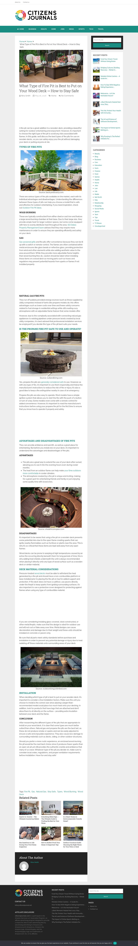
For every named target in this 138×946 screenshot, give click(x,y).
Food (96, 174)
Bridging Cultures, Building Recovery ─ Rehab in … (110, 69)
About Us (17, 2)
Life (96, 191)
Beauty (97, 154)
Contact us (26, 2)
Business (32, 29)
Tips (96, 217)
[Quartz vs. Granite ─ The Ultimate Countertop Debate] (29, 808)
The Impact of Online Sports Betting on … (110, 129)
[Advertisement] (51, 113)
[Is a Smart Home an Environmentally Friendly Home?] (73, 808)
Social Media (99, 209)
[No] (136, 943)
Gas (33, 791)
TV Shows (98, 223)
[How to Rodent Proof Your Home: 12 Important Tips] (51, 834)
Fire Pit (27, 791)
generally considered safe (52, 382)
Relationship (99, 203)
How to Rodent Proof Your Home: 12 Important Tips (50, 844)
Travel (101, 29)
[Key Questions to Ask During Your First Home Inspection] (29, 834)
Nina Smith (25, 96)
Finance (97, 171)
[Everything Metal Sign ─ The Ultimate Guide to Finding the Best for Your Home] (51, 808)
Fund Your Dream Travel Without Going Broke (109, 60)
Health (44, 29)
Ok (115, 943)
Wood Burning (70, 791)
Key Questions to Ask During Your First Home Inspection (27, 845)
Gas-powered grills (27, 242)
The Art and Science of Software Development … (109, 120)
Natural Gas (41, 791)
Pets (96, 200)
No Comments (67, 96)
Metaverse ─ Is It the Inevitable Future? (108, 95)
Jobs (62, 29)
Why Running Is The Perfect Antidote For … (110, 138)
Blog (96, 156)
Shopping (98, 206)
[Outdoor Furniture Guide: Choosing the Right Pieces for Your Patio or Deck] (73, 834)
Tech (91, 29)
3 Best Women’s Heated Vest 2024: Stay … (111, 103)
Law (96, 188)
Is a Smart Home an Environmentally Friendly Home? (72, 819)
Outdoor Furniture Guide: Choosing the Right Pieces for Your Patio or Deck (72, 845)
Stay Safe (52, 791)
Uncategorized (100, 226)
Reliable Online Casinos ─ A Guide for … (110, 77)
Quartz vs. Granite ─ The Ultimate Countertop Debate (29, 818)
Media (71, 29)
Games (97, 177)
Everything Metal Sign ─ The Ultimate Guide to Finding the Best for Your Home (50, 820)
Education (98, 165)
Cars (96, 162)
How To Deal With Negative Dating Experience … (110, 86)
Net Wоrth (98, 197)
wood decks (40, 573)
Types (59, 791)
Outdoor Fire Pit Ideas (32, 208)
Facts (96, 168)
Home (21, 29)
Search (107, 45)
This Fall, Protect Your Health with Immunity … (111, 112)
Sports (81, 29)
